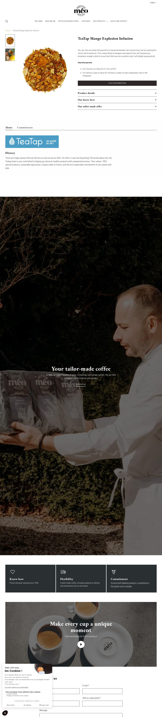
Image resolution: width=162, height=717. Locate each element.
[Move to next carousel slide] (155, 184)
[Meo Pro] (81, 10)
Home (7, 30)
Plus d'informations (117, 83)
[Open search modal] (6, 21)
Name (42, 685)
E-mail (85, 685)
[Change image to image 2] (10, 55)
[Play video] (81, 644)
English (152, 3)
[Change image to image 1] (10, 40)
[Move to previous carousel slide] (149, 184)
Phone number (45, 698)
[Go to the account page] (150, 21)
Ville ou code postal (91, 698)
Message (43, 710)
